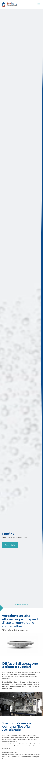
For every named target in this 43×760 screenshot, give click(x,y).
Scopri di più (10, 545)
